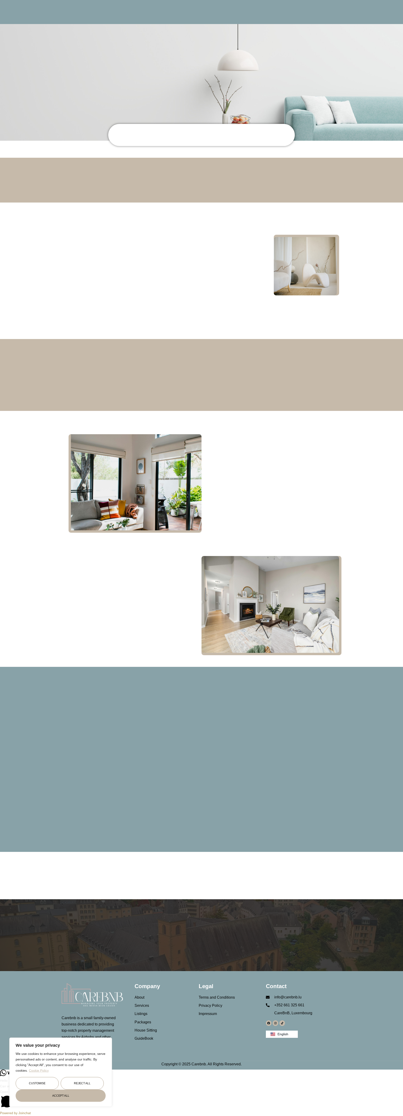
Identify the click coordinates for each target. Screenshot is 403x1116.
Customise (37, 1083)
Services (142, 1006)
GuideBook (144, 1038)
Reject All (82, 1083)
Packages (143, 1022)
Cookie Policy (39, 1070)
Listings (141, 1014)
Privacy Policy (210, 1006)
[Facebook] (268, 1023)
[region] (60, 1072)
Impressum (208, 1014)
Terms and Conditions (217, 997)
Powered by (15, 1113)
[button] (201, 1100)
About (139, 997)
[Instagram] (275, 1023)
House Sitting (146, 1030)
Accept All (60, 1095)
